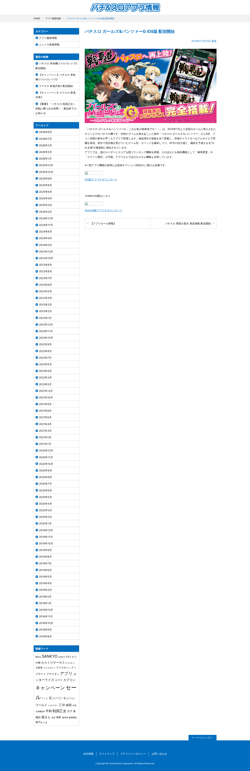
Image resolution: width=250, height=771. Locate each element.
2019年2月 (45, 596)
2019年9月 (45, 550)
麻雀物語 (73, 717)
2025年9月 (45, 178)
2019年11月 (46, 536)
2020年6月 (45, 490)
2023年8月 (45, 271)
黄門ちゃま (41, 722)
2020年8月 (45, 477)
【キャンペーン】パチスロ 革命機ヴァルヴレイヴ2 (56, 77)
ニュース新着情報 (49, 44)
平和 (49, 711)
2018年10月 (46, 623)
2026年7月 (45, 138)
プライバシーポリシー (133, 753)
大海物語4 (40, 711)
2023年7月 (45, 278)
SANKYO (49, 656)
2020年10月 (46, 463)
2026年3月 (45, 145)
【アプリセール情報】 (103, 223)
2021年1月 (45, 443)
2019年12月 (46, 530)
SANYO (61, 657)
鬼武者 (65, 717)
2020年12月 (46, 450)
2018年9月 (45, 629)
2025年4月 (45, 198)
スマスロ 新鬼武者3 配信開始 (56, 85)
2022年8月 (45, 351)
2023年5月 (45, 291)
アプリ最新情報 (53, 18)
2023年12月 (46, 251)
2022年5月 (45, 364)
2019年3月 (45, 589)
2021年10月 (46, 397)
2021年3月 (45, 430)
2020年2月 (45, 516)
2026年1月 (45, 158)
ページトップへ (204, 737)
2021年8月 (45, 410)
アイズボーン (63, 667)
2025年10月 (46, 171)
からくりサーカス (53, 662)
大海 (74, 705)
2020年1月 (45, 523)
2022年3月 (45, 377)
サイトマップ (107, 753)
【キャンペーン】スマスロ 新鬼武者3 (56, 95)
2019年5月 (45, 576)
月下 (69, 711)
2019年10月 (46, 543)
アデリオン (52, 673)
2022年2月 (45, 384)
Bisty (38, 656)
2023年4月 (45, 297)
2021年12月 (46, 390)
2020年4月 (45, 503)
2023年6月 (45, 284)
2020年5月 (45, 497)
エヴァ (59, 680)
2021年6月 (45, 417)
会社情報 (88, 753)
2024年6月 (45, 231)
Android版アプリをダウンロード (103, 210)
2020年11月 (46, 457)
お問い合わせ (159, 753)
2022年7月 (45, 357)
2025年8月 (45, 185)
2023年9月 (45, 264)
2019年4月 (45, 583)
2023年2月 (45, 311)
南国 (69, 705)
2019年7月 (45, 563)
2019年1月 (45, 603)
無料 (58, 717)
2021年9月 (45, 404)
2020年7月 (45, 483)
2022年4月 (45, 370)
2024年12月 (46, 218)
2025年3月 (45, 204)
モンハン (55, 698)
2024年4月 (45, 238)
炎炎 (53, 717)
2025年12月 (46, 165)
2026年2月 (45, 151)
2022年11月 (46, 331)
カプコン (69, 680)
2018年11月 (46, 616)
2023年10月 (46, 258)
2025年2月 (45, 211)
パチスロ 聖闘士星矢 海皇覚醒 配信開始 (188, 223)
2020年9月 (45, 470)
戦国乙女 (59, 711)
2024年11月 (46, 224)
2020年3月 (45, 510)
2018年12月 (46, 609)
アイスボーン (49, 668)
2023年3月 (45, 304)
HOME (36, 18)
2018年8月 (45, 636)
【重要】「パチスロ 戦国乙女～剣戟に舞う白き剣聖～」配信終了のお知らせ (56, 108)
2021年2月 (45, 437)
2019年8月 (45, 556)
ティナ (45, 698)
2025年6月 (45, 191)
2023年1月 (45, 317)
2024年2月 (45, 244)
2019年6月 (45, 570)
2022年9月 (45, 344)
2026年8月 (45, 131)
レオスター (53, 705)
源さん (46, 717)
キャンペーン (50, 688)
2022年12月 (46, 324)
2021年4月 (45, 424)
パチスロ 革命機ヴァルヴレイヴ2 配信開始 (56, 65)
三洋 (62, 705)
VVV (68, 656)
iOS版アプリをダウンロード (101, 179)
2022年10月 (46, 337)
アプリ (66, 673)
